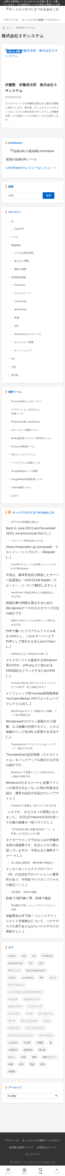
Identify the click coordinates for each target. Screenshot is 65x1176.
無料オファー (49, 1057)
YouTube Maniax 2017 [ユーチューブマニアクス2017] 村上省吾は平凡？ (33, 684)
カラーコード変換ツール (24, 429)
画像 (10, 1064)
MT (31, 963)
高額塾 (11, 1071)
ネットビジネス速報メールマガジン (41, 1140)
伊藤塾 (40, 1042)
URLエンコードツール (23, 454)
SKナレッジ (14, 970)
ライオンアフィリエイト (20, 1035)
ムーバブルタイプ (35, 1028)
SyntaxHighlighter (36, 970)
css (34, 955)
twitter (12, 977)
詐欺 (21, 1064)
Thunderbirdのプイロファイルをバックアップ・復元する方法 (33, 746)
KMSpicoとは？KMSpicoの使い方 (29, 653)
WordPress (20, 309)
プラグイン (14, 1028)
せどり (52, 977)
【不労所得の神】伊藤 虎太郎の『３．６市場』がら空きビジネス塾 (33, 831)
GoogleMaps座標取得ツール (26, 479)
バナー (46, 1020)
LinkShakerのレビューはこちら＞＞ (31, 167)
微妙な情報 (20, 269)
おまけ (14, 495)
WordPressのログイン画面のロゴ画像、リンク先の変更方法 (34, 713)
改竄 (23, 1057)
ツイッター (14, 1013)
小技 (13, 366)
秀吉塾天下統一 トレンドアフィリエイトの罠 (33, 907)
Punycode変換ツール (23, 446)
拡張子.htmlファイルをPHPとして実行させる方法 (33, 622)
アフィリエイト (16, 984)
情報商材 (16, 245)
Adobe (11, 955)
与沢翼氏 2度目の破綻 (24, 891)
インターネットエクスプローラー (25, 992)
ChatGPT (19, 228)
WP (41, 977)
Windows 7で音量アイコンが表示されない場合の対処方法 (33, 774)
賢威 (16, 317)
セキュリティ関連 (24, 342)
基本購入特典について (21, 1147)
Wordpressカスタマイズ (27, 334)
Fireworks (19, 284)
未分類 (14, 375)
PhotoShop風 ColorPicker (25, 421)
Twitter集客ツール (21, 487)
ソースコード (35, 1006)
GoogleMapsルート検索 (24, 470)
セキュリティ (15, 1006)
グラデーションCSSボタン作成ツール (25, 411)
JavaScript (20, 301)
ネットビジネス (29, 1020)
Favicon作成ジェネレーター (26, 401)
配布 (43, 1064)
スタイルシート (22, 293)
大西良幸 (12, 1049)
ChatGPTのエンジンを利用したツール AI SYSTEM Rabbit (33, 566)
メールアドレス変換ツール (25, 462)
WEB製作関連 (18, 277)
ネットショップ (22, 350)
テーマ (11, 1020)
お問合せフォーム (46, 1147)
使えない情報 (14, 51)
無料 (34, 1057)
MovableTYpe (15, 963)
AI (12, 221)
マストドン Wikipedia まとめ (27, 540)
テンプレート (45, 1013)
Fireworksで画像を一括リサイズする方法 (33, 805)
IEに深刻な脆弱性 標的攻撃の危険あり (32, 862)
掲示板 (42, 1049)
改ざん (11, 1057)
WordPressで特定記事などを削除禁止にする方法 (33, 594)
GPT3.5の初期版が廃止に (25, 521)
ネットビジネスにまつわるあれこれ (33, 512)
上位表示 (12, 1042)
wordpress (27, 977)
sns (13, 358)
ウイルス (12, 999)
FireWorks (47, 955)
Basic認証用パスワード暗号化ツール (31, 438)
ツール (14, 236)
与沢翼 (27, 1042)
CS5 (24, 955)
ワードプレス (46, 1035)
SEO (16, 325)
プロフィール (11, 1140)
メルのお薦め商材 (24, 252)
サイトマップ (32, 1154)
